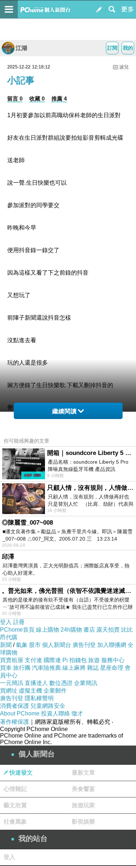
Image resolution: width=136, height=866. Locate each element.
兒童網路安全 (47, 706)
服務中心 (112, 660)
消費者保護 (14, 706)
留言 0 (14, 98)
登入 (6, 622)
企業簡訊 (85, 683)
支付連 (33, 660)
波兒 (124, 67)
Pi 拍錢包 (74, 660)
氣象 (22, 645)
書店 (89, 630)
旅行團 (21, 668)
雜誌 (93, 668)
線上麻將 (74, 668)
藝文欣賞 (15, 805)
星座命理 (111, 668)
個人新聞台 (56, 645)
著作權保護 (14, 722)
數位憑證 (61, 683)
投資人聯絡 (55, 713)
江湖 (21, 48)
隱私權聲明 (39, 698)
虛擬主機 (30, 691)
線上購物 (47, 630)
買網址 (8, 691)
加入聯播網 (111, 645)
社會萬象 (15, 821)
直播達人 (36, 683)
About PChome (20, 713)
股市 (35, 645)
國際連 (52, 660)
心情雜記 (15, 789)
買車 (6, 668)
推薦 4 (59, 98)
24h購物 (71, 630)
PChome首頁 (17, 630)
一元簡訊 (11, 683)
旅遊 (94, 660)
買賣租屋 (11, 660)
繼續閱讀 (64, 411)
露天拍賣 (108, 630)
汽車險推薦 (46, 668)
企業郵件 (55, 691)
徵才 (77, 713)
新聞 (6, 645)
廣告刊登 (84, 645)
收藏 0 (37, 98)
